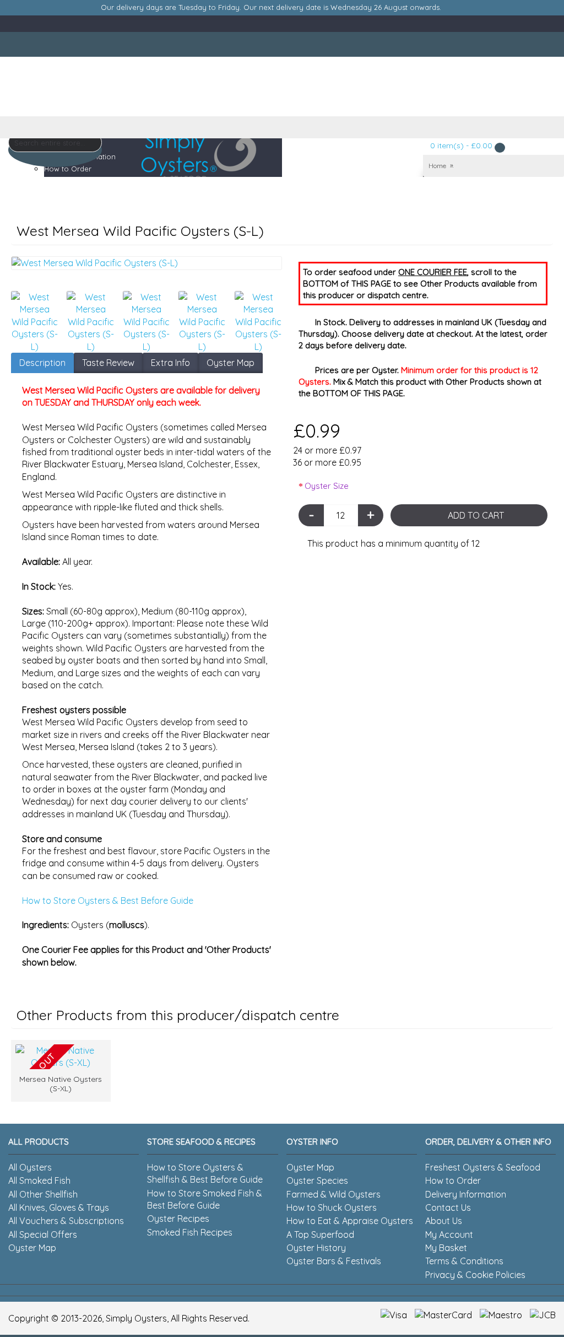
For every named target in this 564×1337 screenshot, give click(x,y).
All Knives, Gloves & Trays (58, 1207)
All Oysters (30, 1167)
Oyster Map (230, 362)
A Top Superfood (320, 1234)
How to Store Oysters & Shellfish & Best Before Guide (205, 1173)
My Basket (446, 1247)
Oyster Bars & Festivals (333, 1260)
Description (42, 362)
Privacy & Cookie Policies (475, 1274)
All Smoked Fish (39, 1180)
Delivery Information (465, 1194)
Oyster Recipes (178, 1218)
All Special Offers (42, 1234)
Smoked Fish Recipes (189, 1232)
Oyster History (316, 1247)
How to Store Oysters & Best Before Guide (107, 900)
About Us (443, 1220)
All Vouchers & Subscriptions (66, 1220)
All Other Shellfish (43, 1194)
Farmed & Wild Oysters (333, 1194)
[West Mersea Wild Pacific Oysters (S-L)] (146, 262)
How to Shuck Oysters (331, 1207)
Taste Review (108, 362)
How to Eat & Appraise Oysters (349, 1220)
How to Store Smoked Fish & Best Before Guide (204, 1199)
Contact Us (448, 1207)
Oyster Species (317, 1180)
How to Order (453, 1180)
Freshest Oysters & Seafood (482, 1167)
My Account (449, 1234)
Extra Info (170, 362)
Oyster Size (327, 486)
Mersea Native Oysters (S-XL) (60, 1083)
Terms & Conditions (464, 1260)
